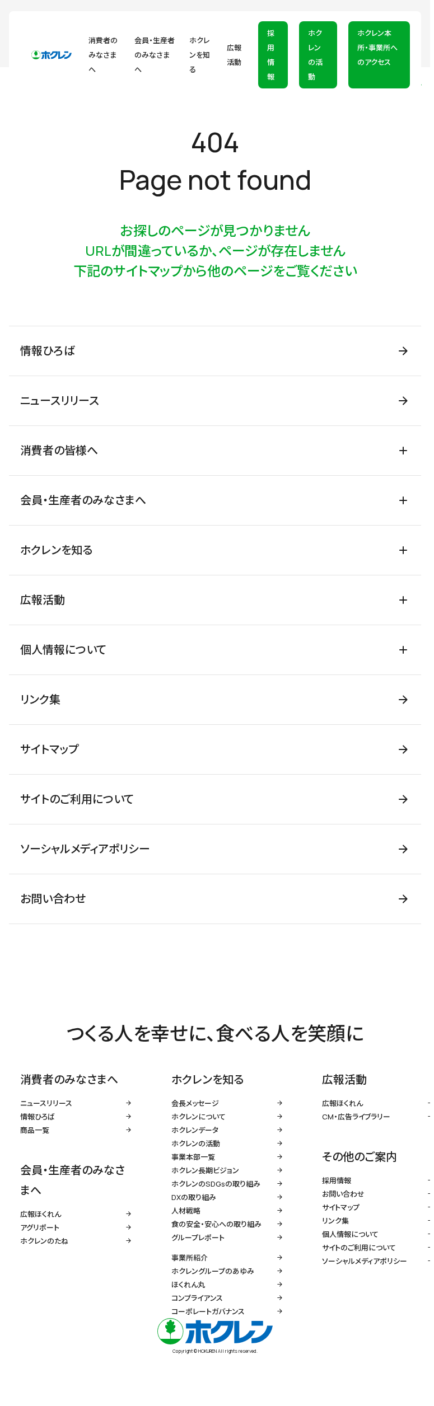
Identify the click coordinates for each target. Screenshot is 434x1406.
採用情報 (270, 55)
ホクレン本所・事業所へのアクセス (377, 47)
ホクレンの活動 (315, 55)
